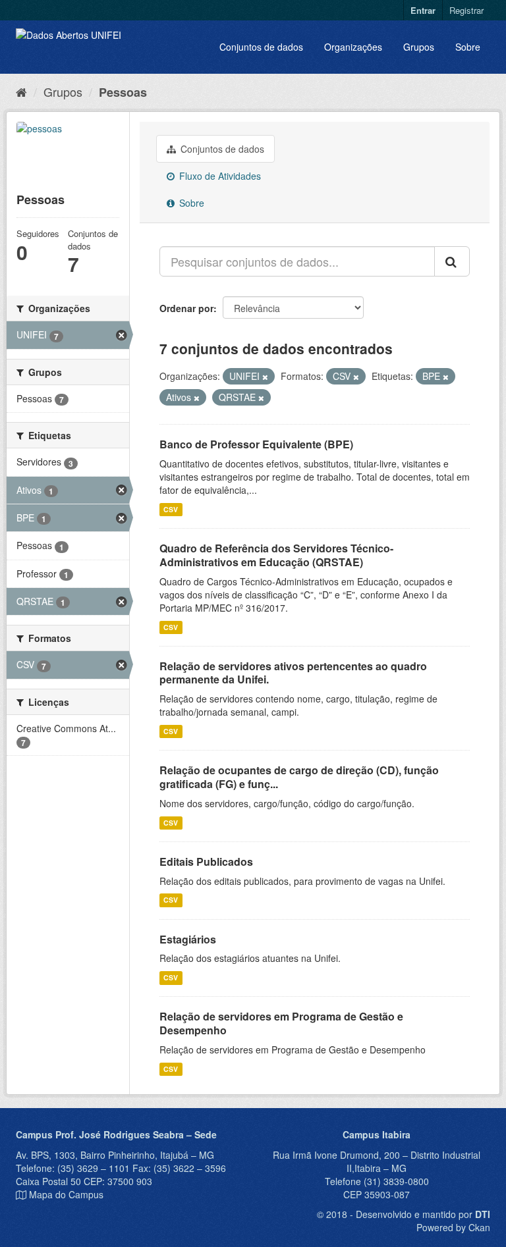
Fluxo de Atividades (219, 175)
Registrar (466, 10)
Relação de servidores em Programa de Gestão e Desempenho (281, 1023)
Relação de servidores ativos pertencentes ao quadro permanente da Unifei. (293, 672)
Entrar (423, 10)
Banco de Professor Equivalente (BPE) (256, 444)
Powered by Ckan (453, 1227)
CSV (170, 509)
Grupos (418, 46)
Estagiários (187, 939)
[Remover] (265, 376)
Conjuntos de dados (261, 46)
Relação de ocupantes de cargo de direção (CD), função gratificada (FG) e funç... (299, 776)
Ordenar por (186, 308)
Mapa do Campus (66, 1194)
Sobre (467, 46)
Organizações (353, 46)
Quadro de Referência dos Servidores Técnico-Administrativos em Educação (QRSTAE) (276, 555)
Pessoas (123, 92)
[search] (452, 261)
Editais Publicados (206, 861)
